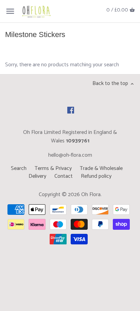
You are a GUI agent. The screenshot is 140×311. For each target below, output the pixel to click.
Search (19, 168)
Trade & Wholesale (101, 168)
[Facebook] (70, 110)
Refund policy (96, 176)
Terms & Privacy (53, 168)
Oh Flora (91, 194)
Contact (63, 176)
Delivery (37, 176)
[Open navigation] (10, 11)
